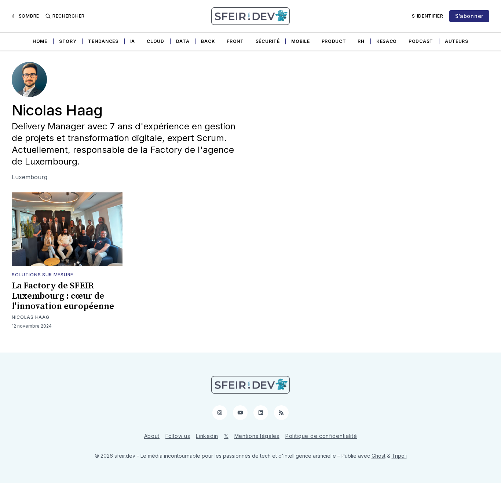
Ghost (378, 456)
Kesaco (386, 41)
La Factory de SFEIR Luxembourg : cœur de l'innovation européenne (63, 296)
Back (208, 41)
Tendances (103, 41)
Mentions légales (256, 436)
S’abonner (469, 16)
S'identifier (427, 16)
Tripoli (399, 456)
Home (40, 41)
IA (132, 41)
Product (334, 41)
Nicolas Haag (30, 317)
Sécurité (268, 41)
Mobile (300, 41)
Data (183, 41)
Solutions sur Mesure (42, 274)
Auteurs (456, 41)
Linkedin (207, 436)
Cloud (155, 41)
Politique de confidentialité (321, 436)
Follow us (177, 436)
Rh (361, 41)
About (152, 436)
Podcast (421, 41)
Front (235, 41)
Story (68, 41)
